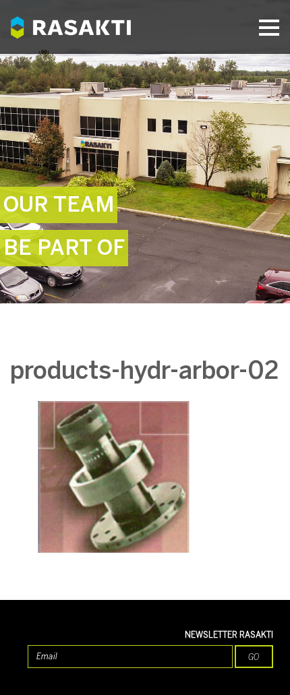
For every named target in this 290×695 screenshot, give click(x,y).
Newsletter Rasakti (229, 635)
